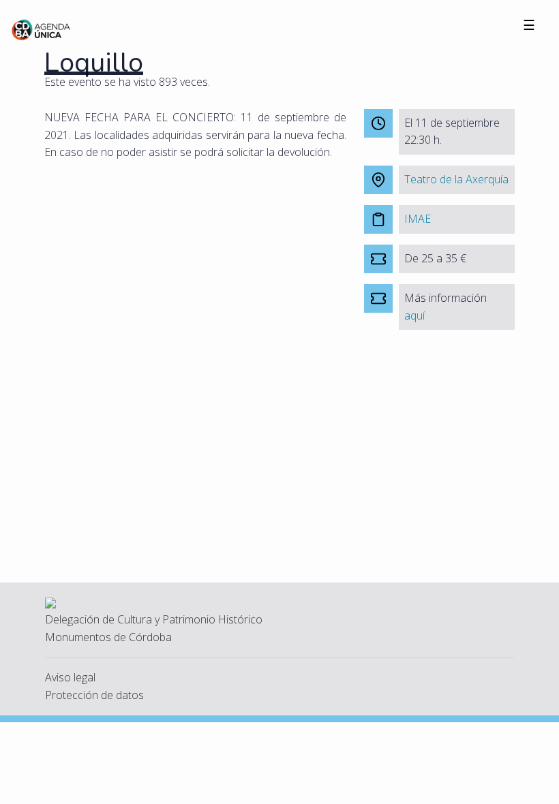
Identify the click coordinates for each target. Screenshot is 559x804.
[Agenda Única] (41, 28)
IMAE (417, 218)
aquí (414, 315)
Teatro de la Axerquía (456, 179)
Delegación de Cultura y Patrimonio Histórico (153, 619)
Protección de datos (94, 694)
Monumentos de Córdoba (108, 637)
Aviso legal (70, 677)
